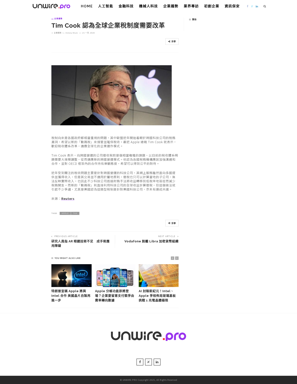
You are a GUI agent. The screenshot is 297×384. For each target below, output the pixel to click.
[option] (71, 283)
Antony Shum (71, 33)
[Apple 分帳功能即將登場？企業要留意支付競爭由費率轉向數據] (115, 275)
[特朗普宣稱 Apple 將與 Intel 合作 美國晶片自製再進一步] (71, 275)
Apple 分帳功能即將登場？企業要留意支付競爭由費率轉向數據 (114, 295)
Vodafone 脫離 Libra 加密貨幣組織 (151, 241)
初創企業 (211, 6)
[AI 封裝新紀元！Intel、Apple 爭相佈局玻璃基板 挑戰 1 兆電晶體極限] (159, 275)
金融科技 (126, 6)
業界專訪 (191, 6)
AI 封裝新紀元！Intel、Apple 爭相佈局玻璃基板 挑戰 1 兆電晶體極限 (157, 295)
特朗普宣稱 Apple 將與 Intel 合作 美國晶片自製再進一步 (71, 295)
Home (87, 6)
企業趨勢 (170, 6)
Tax (75, 213)
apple (65, 213)
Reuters (67, 198)
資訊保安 (232, 6)
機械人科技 (148, 6)
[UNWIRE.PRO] (51, 5)
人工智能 (105, 6)
